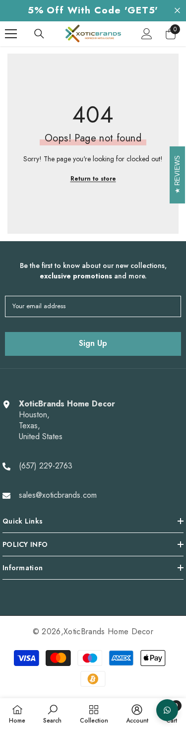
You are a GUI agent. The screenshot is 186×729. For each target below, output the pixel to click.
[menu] (11, 34)
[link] (52, 713)
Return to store (93, 178)
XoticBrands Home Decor (108, 631)
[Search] (39, 34)
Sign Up (93, 343)
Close (177, 10)
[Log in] (146, 33)
